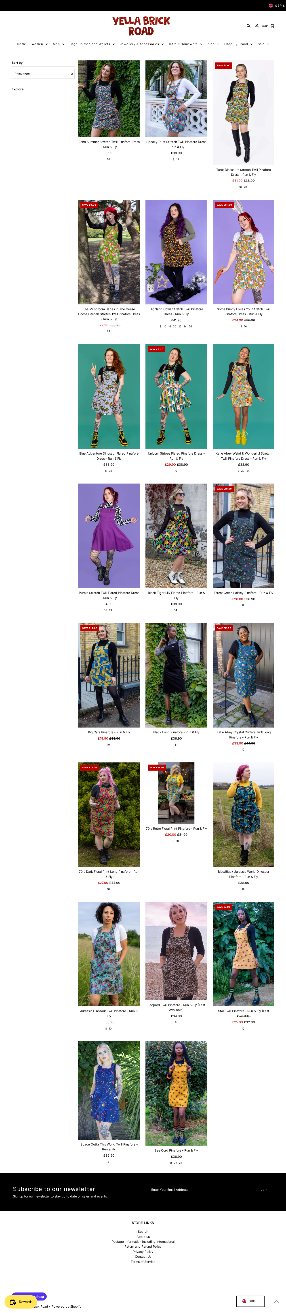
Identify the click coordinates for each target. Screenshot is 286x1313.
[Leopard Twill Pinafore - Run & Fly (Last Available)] (176, 951)
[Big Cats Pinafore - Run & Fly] (109, 675)
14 (175, 610)
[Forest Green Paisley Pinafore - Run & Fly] (243, 536)
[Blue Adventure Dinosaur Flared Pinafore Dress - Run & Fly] (109, 396)
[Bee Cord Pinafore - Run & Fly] (176, 1093)
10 (164, 326)
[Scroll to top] (276, 1301)
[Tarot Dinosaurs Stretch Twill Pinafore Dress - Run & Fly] (243, 112)
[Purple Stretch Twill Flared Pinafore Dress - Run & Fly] (109, 536)
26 (108, 159)
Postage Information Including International (143, 1241)
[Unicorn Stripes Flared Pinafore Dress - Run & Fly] (176, 396)
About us (143, 1237)
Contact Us (143, 1256)
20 (245, 187)
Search (143, 1231)
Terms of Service (143, 1261)
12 (240, 326)
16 (240, 187)
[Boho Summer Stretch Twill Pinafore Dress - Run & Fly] (109, 98)
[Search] (249, 25)
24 (108, 331)
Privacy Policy (143, 1251)
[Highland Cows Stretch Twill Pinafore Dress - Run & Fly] (176, 252)
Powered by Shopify (66, 1306)
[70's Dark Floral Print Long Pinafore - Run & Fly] (109, 814)
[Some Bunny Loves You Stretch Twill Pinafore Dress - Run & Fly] (243, 252)
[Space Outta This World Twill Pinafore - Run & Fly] (109, 1090)
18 (177, 159)
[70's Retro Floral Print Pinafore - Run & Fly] (176, 793)
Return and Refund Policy (143, 1246)
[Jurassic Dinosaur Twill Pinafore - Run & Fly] (109, 954)
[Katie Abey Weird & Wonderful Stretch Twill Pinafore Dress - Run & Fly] (243, 396)
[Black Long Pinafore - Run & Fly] (176, 675)
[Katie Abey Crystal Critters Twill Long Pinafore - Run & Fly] (243, 675)
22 (179, 326)
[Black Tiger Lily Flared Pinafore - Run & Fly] (176, 536)
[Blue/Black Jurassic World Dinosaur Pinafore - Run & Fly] (243, 814)
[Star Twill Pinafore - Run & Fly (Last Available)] (243, 954)
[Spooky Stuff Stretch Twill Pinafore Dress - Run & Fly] (176, 98)
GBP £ (280, 5)
